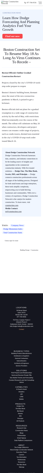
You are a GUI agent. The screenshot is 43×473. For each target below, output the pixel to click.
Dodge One (20, 406)
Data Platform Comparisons (22, 440)
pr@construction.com (13, 211)
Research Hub (21, 428)
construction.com (11, 205)
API (21, 394)
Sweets (20, 413)
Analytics (21, 392)
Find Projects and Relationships (21, 373)
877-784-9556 (31, 3)
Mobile (21, 399)
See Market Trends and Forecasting (21, 378)
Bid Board (20, 411)
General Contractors (21, 358)
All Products (20, 421)
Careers (21, 455)
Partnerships (21, 435)
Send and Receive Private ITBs (21, 375)
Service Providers (21, 366)
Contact (21, 329)
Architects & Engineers (21, 363)
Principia (20, 418)
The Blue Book (20, 408)
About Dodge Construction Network (21, 450)
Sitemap (21, 467)
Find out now (12, 36)
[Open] (40, 2)
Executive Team (21, 452)
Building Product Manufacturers (21, 353)
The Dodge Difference (21, 447)
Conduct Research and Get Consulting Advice (21, 381)
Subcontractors (21, 361)
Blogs (21, 433)
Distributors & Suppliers (21, 356)
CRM (21, 397)
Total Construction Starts (12, 233)
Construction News (21, 430)
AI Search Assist (21, 389)
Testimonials (21, 459)
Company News (17, 225)
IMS (20, 416)
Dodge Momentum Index (12, 229)
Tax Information (22, 457)
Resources (21, 462)
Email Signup (21, 438)
